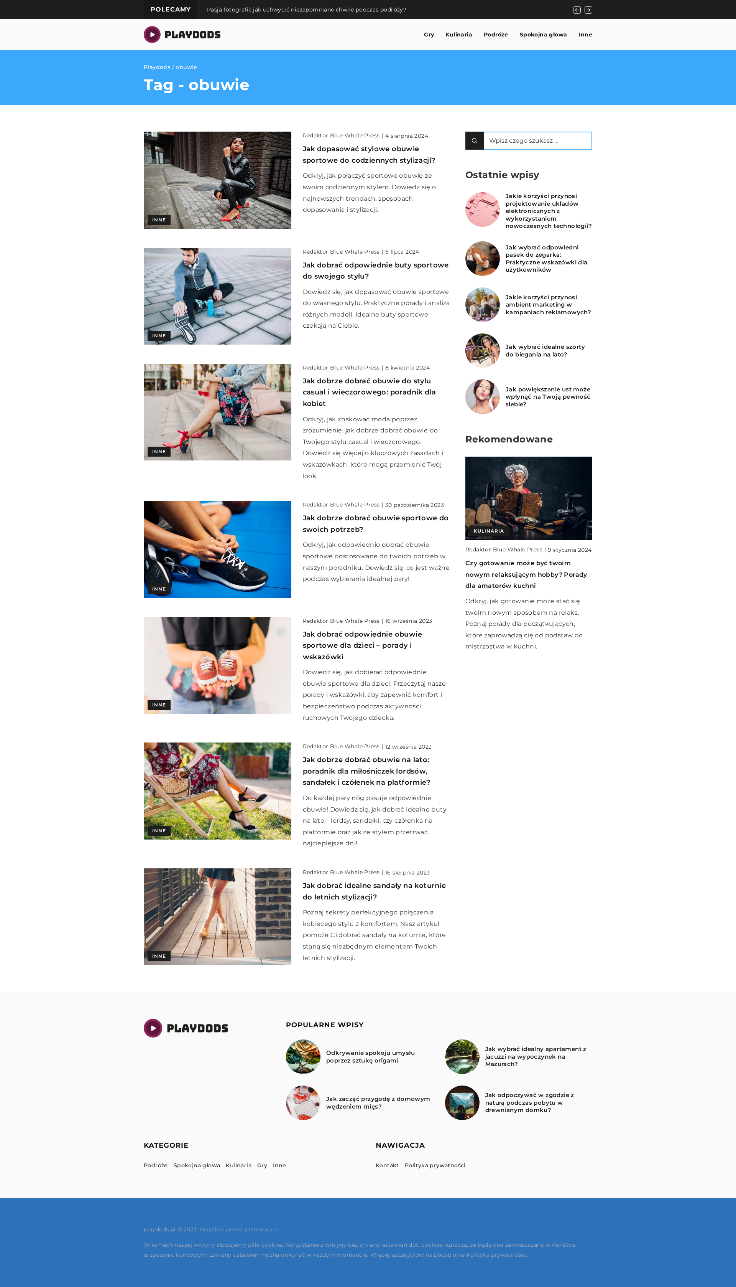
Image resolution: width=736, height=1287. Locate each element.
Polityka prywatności (435, 1165)
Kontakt (387, 1165)
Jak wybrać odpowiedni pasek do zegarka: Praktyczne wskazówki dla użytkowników (547, 259)
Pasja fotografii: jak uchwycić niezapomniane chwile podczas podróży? (306, 9)
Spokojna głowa (543, 34)
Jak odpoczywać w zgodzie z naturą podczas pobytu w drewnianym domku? (529, 1102)
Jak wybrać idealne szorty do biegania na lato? (545, 350)
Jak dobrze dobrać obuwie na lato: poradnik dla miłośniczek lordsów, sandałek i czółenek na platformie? (366, 771)
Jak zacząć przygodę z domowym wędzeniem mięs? (378, 1102)
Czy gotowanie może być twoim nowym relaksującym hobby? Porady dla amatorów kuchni (526, 574)
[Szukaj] (474, 141)
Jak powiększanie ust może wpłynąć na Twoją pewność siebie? (548, 397)
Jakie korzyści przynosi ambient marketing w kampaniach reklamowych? (548, 305)
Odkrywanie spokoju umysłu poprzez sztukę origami (370, 1056)
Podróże (496, 34)
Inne (585, 34)
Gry (429, 34)
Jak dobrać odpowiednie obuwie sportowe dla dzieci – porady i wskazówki (362, 645)
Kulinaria (458, 34)
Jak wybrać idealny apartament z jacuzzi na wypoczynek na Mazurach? (535, 1056)
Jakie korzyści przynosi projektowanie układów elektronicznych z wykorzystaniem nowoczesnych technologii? (549, 210)
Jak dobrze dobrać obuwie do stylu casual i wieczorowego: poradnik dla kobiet (369, 392)
